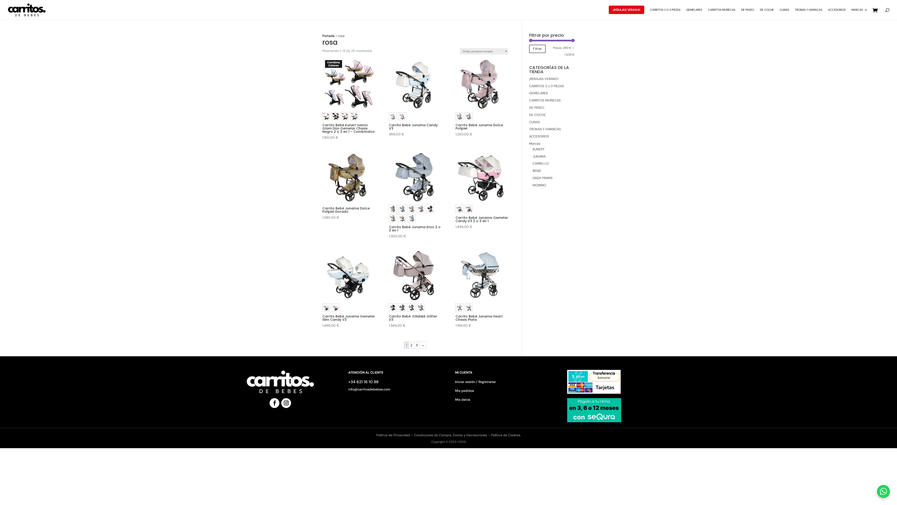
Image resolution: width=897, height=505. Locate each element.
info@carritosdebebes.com (369, 389)
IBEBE (537, 171)
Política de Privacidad (393, 435)
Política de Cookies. (506, 435)
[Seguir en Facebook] (274, 403)
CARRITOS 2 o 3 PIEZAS (665, 10)
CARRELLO (541, 163)
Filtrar (537, 49)
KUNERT (539, 149)
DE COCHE (767, 10)
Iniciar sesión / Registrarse (475, 382)
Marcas (857, 10)
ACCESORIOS (837, 10)
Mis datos (462, 399)
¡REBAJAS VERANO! (626, 10)
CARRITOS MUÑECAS (721, 10)
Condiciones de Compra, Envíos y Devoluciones (450, 435)
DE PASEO (747, 10)
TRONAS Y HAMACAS (808, 10)
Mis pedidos (464, 391)
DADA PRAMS (542, 178)
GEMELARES (694, 10)
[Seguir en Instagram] (286, 403)
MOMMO (539, 185)
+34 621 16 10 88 (363, 381)
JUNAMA (539, 156)
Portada (328, 36)
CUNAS (784, 10)
